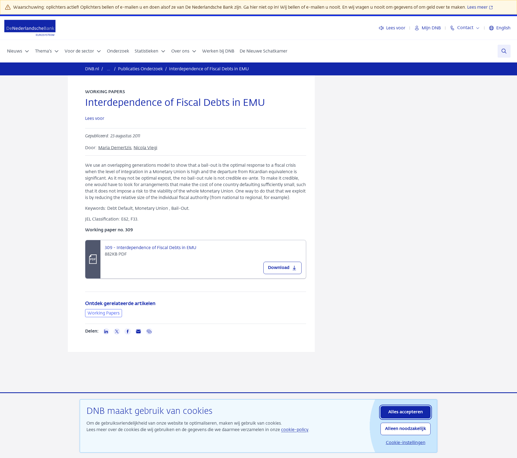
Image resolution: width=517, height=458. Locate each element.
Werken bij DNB (218, 51)
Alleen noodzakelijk (405, 429)
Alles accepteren (405, 412)
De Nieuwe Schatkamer (263, 51)
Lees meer (478, 7)
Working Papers (104, 313)
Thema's (43, 51)
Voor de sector (79, 51)
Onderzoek (118, 51)
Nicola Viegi (145, 147)
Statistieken (146, 51)
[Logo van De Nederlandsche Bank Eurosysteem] (29, 27)
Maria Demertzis (114, 147)
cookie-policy (294, 429)
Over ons (180, 51)
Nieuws (14, 51)
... (108, 68)
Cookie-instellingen (405, 442)
